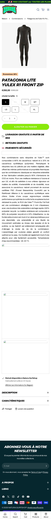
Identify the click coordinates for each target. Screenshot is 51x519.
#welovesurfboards (35, 508)
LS (6, 109)
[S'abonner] (46, 466)
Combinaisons (17, 19)
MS (17, 103)
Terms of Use (36, 472)
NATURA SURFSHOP (17, 508)
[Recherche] (38, 9)
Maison (4, 19)
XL (34, 109)
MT (35, 102)
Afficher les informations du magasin (19, 385)
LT (26, 110)
